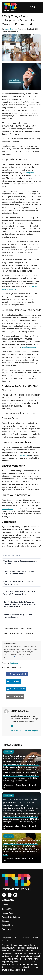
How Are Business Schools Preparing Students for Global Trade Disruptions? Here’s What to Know (19, 604)
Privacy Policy (8, 913)
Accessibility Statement (11, 917)
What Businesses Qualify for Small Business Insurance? (17, 616)
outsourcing (23, 455)
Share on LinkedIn (17, 689)
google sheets (7, 508)
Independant (31, 173)
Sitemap (5, 921)
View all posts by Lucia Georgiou (24, 731)
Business (14, 663)
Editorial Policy (8, 925)
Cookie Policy (20, 970)
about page (29, 633)
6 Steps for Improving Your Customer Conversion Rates (18, 582)
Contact (5, 905)
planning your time (29, 347)
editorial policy (15, 633)
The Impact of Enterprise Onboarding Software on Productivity (18, 572)
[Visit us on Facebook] (4, 895)
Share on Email (16, 696)
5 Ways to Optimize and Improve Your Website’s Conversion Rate (19, 593)
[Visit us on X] (9, 895)
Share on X (14, 681)
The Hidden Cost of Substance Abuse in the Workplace (20, 562)
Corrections (6, 929)
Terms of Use (7, 909)
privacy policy (7, 970)
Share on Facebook (18, 674)
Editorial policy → (20, 657)
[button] (33, 7)
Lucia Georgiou (11, 29)
